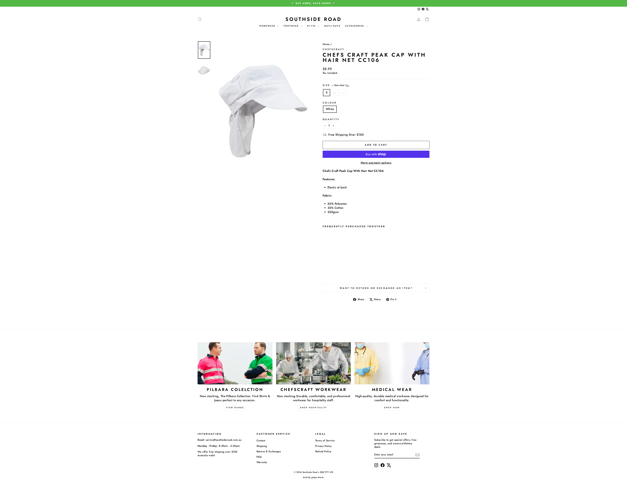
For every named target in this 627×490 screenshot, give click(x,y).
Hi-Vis (312, 25)
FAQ (259, 457)
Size (334, 85)
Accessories (355, 25)
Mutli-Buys (332, 25)
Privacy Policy (323, 446)
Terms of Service (325, 440)
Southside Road (313, 19)
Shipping (262, 446)
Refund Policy (323, 451)
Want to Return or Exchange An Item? (376, 288)
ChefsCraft (333, 49)
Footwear (292, 25)
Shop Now (392, 407)
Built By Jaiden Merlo (313, 477)
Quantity (331, 119)
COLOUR (330, 102)
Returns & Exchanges (269, 451)
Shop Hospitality (313, 407)
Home (326, 44)
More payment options (376, 163)
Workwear (267, 25)
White (330, 109)
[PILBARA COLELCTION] (235, 363)
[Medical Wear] (391, 363)
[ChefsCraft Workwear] (313, 363)
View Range (235, 407)
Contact (261, 440)
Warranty (262, 462)
